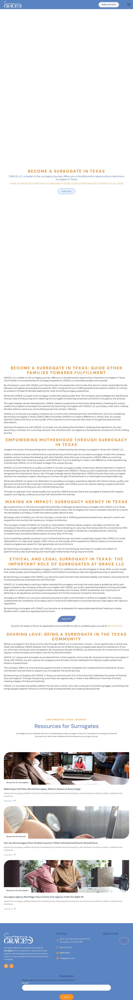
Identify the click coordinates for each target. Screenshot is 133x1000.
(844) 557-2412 (114, 626)
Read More (8, 801)
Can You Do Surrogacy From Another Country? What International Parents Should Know (51, 843)
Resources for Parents (16, 836)
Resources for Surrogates (17, 782)
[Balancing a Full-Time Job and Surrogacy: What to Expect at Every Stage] (66, 768)
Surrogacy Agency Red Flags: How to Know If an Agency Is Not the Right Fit (44, 897)
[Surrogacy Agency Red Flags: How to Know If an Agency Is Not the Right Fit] (66, 876)
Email (25, 983)
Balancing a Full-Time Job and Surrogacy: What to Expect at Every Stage (42, 789)
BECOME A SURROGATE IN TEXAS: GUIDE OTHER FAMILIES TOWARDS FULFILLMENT (79, 183)
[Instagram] (11, 966)
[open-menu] (124, 940)
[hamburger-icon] (129, 4)
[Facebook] (6, 966)
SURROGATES (26, 183)
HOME (13, 183)
